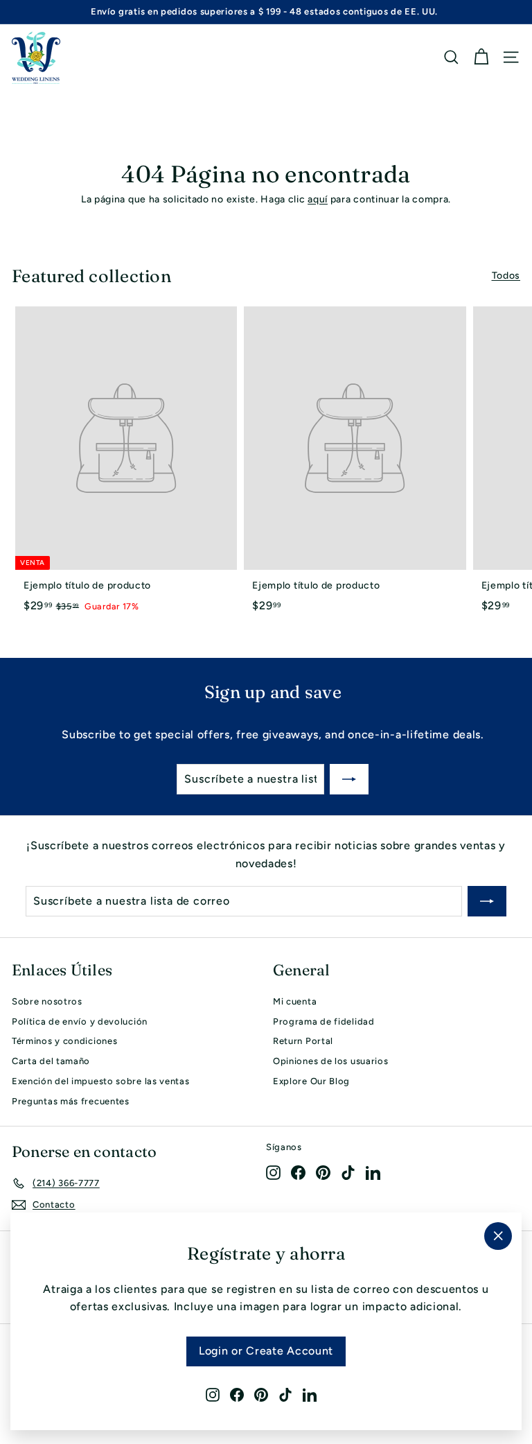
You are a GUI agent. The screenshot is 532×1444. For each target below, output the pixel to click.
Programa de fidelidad (324, 1021)
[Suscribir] (349, 779)
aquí (318, 199)
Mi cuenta (295, 1001)
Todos (506, 275)
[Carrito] (481, 57)
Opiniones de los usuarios (331, 1061)
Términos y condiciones (64, 1041)
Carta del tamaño (51, 1061)
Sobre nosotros (47, 1001)
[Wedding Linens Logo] (36, 57)
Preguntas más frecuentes (71, 1101)
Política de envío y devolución (80, 1021)
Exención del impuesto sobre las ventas (101, 1081)
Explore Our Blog (311, 1081)
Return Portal (303, 1041)
